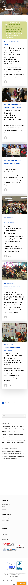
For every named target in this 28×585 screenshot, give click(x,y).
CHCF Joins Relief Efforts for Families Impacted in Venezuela (12, 436)
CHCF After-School (16, 104)
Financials (4, 506)
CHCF (9, 82)
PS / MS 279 (13, 107)
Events (11, 163)
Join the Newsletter (7, 532)
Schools (6, 44)
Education (13, 42)
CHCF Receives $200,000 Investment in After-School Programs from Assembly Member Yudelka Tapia (13, 429)
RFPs (3, 523)
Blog (5, 217)
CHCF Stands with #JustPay (9, 448)
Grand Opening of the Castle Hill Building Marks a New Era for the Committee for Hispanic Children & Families (13, 442)
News (18, 42)
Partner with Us (6, 520)
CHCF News (5, 534)
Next (15, 402)
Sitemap (4, 509)
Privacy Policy (6, 504)
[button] (25, 2)
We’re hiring (5, 518)
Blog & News (7, 42)
